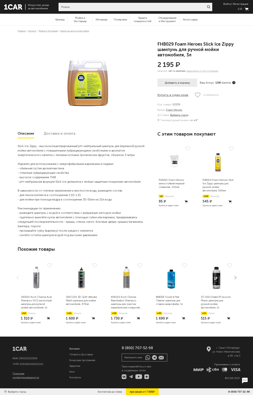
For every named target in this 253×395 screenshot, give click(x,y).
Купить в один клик (172, 95)
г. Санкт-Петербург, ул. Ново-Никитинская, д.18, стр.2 (226, 351)
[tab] (26, 133)
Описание (26, 133)
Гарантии (74, 366)
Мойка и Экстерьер (80, 19)
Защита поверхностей (142, 19)
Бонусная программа (82, 360)
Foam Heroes (174, 110)
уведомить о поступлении (202, 71)
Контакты (75, 377)
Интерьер (101, 19)
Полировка (120, 19)
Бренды (60, 19)
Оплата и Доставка (81, 354)
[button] (208, 7)
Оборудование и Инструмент (167, 19)
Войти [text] (227, 4)
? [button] (233, 82)
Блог (72, 371)
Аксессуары (190, 19)
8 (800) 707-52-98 (239, 391)
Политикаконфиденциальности (26, 375)
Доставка (59, 133)
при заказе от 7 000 (142, 391)
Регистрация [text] (240, 4)
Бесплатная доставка (110, 391)
